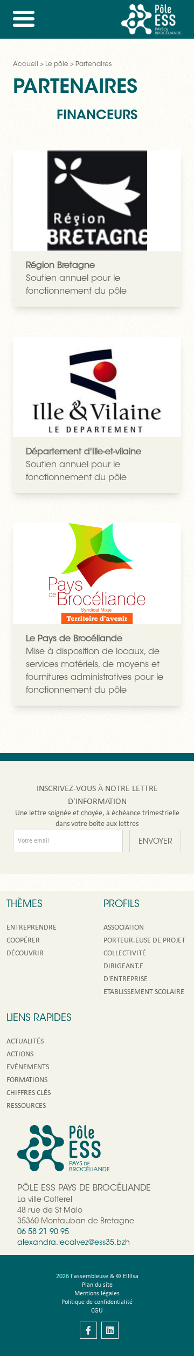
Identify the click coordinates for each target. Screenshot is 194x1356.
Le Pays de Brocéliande (74, 639)
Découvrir (25, 953)
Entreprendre (31, 928)
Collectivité (124, 953)
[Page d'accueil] (151, 19)
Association (123, 928)
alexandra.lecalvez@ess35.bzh (73, 1243)
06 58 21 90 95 (43, 1232)
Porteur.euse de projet (144, 941)
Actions (19, 1054)
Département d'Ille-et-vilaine (83, 452)
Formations (26, 1080)
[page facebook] (88, 1330)
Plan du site (97, 1285)
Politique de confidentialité (97, 1302)
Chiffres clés (28, 1093)
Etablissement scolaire (143, 992)
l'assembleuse (89, 1276)
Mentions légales (97, 1293)
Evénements (27, 1067)
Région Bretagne (60, 266)
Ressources (26, 1106)
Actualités (25, 1042)
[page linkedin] (110, 1330)
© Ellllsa (127, 1276)
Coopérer (23, 941)
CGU (97, 1311)
